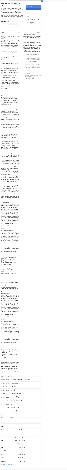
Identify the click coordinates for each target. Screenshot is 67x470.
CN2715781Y (2, 411)
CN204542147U (3, 383)
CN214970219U (3, 407)
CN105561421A (3, 403)
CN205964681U (3, 390)
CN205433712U (3, 386)
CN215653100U (3, 397)
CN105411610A (3, 404)
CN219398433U (3, 396)
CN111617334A (3, 389)
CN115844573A (3, 393)
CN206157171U (3, 380)
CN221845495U (3, 410)
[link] (2, 437)
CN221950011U (3, 400)
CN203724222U (3, 379)
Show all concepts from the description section (6, 464)
